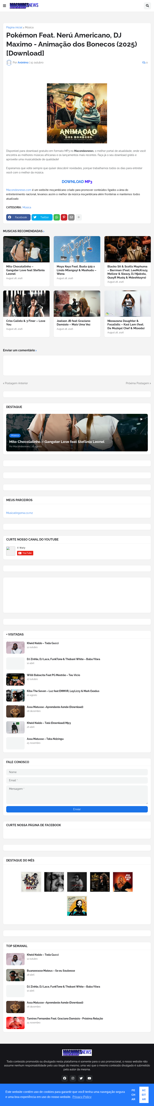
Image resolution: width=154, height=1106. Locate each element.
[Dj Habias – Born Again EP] (77, 906)
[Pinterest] (64, 217)
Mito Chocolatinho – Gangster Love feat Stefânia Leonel (25, 270)
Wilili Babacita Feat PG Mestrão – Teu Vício (53, 675)
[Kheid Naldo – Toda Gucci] (15, 647)
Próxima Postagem (137, 383)
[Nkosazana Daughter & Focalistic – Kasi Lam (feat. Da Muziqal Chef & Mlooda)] (127, 304)
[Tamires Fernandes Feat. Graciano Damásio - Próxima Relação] (15, 1023)
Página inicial (14, 27)
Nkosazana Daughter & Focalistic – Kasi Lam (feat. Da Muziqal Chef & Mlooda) (126, 324)
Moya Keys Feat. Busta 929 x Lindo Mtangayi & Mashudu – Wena (76, 270)
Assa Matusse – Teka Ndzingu (45, 738)
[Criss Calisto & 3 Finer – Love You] (26, 304)
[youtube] (89, 1078)
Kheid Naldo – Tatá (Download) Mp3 (49, 722)
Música (29, 27)
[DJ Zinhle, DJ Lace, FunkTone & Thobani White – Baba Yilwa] (15, 663)
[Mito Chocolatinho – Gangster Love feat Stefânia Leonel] (26, 249)
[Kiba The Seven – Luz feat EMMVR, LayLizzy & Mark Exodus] (15, 695)
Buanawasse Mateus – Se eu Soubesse (51, 970)
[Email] (71, 217)
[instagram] (73, 1078)
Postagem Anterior (16, 383)
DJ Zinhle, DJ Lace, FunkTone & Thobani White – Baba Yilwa (63, 659)
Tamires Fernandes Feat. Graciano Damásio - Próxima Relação (65, 1018)
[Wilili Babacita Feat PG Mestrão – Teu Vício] (15, 679)
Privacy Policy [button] (81, 1096)
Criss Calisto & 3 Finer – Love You (25, 322)
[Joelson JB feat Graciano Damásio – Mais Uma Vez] (77, 304)
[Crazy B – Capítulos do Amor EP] (77, 882)
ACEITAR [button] (144, 1095)
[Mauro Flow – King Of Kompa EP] (100, 882)
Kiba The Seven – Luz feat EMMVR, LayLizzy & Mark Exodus (63, 691)
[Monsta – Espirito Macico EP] (54, 882)
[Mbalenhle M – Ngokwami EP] (122, 882)
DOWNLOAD (73, 181)
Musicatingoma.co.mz (19, 512)
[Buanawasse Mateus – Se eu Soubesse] (15, 975)
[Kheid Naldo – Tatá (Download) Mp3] (15, 727)
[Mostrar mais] (78, 217)
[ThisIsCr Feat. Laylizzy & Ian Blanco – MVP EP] (31, 882)
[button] (4, 6)
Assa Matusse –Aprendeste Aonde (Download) (55, 706)
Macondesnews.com (18, 189)
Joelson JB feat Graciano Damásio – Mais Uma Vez (73, 322)
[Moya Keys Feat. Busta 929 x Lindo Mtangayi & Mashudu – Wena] (77, 249)
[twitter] (81, 1078)
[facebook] (64, 1078)
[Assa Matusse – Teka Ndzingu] (15, 743)
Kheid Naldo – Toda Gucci (43, 643)
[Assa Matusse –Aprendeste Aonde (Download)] (15, 711)
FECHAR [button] (133, 1095)
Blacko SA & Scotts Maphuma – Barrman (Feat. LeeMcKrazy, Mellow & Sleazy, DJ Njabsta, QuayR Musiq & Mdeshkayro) (127, 272)
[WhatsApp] (57, 217)
